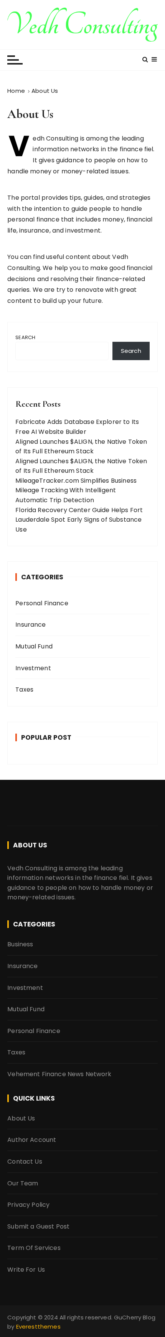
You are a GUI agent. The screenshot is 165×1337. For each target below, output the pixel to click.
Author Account (31, 1139)
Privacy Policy (28, 1204)
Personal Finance (41, 603)
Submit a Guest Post (38, 1226)
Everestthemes (38, 1326)
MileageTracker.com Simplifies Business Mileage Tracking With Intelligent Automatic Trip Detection (76, 490)
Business (20, 944)
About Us (21, 1118)
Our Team (22, 1183)
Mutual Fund (34, 646)
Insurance (30, 624)
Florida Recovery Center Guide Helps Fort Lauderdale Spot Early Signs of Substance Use (79, 520)
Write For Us (26, 1269)
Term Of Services (33, 1247)
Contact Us (24, 1161)
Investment (33, 668)
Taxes (24, 689)
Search (25, 337)
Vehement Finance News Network (59, 1074)
